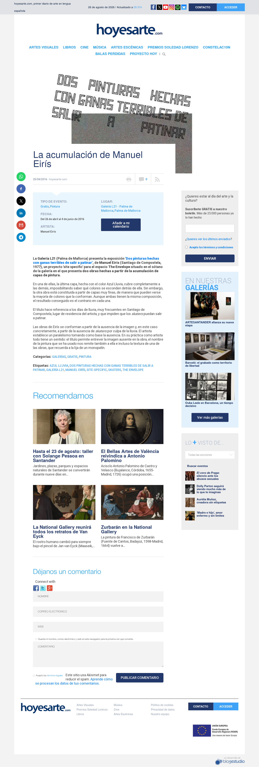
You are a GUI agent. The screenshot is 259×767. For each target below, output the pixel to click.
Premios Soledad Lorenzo (92, 709)
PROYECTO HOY (143, 53)
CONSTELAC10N (216, 47)
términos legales (55, 675)
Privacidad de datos (163, 709)
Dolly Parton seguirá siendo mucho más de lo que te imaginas (211, 489)
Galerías (59, 357)
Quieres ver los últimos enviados (209, 239)
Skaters (114, 370)
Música (118, 705)
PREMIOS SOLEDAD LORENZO (173, 47)
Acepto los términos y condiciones (211, 247)
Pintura (55, 206)
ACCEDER (230, 7)
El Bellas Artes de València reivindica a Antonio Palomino (130, 455)
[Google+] (50, 588)
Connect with (45, 582)
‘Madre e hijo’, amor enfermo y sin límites (210, 514)
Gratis (45, 206)
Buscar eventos (197, 465)
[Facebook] (36, 588)
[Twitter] (43, 588)
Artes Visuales (85, 705)
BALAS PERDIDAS (110, 53)
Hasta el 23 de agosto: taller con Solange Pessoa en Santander (63, 455)
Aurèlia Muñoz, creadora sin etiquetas (211, 501)
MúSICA (99, 47)
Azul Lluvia (59, 365)
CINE (84, 47)
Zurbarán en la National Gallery (126, 529)
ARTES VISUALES (43, 47)
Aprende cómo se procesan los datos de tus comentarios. (74, 681)
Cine (116, 709)
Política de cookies (162, 705)
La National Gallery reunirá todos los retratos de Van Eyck (62, 531)
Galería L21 (55, 370)
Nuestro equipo (160, 714)
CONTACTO (202, 7)
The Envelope (133, 370)
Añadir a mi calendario (121, 224)
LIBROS (69, 47)
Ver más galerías (210, 417)
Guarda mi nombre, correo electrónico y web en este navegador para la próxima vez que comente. (85, 639)
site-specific (97, 370)
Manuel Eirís (75, 370)
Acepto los (49, 675)
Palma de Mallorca (127, 210)
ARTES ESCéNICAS (127, 47)
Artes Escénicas (123, 714)
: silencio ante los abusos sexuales (208, 475)
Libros (80, 714)
